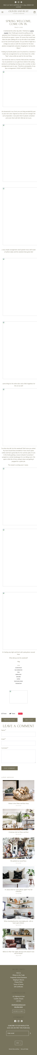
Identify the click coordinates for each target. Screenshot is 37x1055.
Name (3, 730)
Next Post (29, 720)
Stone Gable (18, 676)
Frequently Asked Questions (18, 977)
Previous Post (9, 720)
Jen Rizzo (18, 679)
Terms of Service (18, 984)
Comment (4, 748)
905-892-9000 (18, 1007)
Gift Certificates (18, 987)
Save (21, 713)
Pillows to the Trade (19, 975)
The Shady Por (18, 683)
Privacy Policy (19, 982)
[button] (18, 1043)
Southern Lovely (18, 674)
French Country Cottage (18, 681)
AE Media (26, 1049)
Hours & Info (18, 1011)
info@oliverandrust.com (18, 1005)
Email (3, 739)
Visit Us (18, 973)
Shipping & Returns (18, 980)
